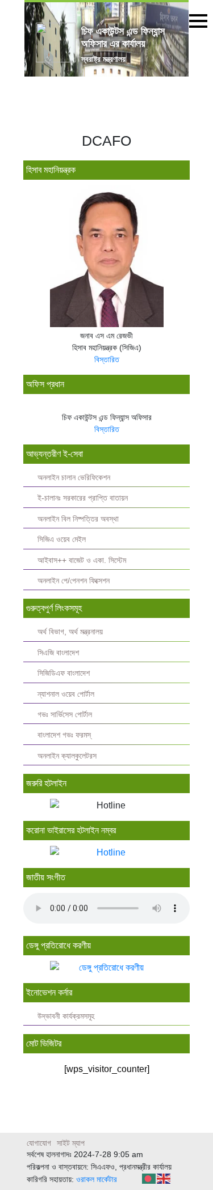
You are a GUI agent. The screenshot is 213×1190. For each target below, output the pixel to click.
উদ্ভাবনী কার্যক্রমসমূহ (65, 1016)
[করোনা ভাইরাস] (106, 852)
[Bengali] (149, 1178)
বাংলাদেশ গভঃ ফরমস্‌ (64, 735)
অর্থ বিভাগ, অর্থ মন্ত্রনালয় (70, 632)
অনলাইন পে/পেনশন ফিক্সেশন (73, 581)
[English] (164, 1178)
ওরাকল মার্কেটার (96, 1179)
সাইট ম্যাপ (71, 1142)
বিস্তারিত (106, 359)
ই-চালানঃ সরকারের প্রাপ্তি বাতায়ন (82, 498)
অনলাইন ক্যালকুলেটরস (67, 756)
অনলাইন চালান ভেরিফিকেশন (73, 477)
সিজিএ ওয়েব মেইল (61, 539)
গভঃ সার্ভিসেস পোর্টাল (64, 714)
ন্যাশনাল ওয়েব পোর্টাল (65, 694)
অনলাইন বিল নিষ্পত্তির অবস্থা (78, 519)
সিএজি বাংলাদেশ (58, 653)
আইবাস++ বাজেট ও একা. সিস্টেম (81, 560)
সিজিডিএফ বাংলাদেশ (63, 673)
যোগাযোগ (39, 1142)
